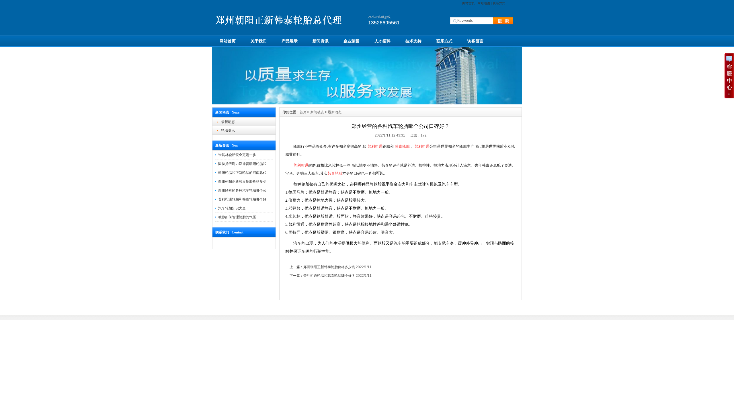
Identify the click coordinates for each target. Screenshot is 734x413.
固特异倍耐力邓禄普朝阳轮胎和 (242, 164)
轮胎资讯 (228, 130)
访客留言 (475, 41)
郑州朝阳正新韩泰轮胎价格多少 (242, 182)
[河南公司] (367, 103)
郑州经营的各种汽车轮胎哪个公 (242, 190)
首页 (303, 112)
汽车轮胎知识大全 (232, 208)
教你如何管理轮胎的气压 (237, 217)
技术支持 (413, 41)
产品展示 (290, 41)
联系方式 (499, 3)
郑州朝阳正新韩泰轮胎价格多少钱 (329, 267)
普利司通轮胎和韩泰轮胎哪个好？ (329, 276)
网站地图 (483, 3)
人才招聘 (382, 41)
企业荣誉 (351, 41)
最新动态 (228, 122)
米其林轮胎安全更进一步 (237, 155)
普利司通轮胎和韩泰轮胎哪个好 (242, 199)
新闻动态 (317, 112)
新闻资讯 (321, 41)
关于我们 (259, 41)
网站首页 (468, 3)
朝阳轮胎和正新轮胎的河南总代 (242, 173)
